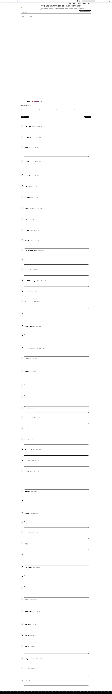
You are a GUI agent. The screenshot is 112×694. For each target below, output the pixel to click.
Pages (74, 3)
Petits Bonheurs (36, 692)
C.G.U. (62, 692)
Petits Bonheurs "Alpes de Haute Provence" (60, 5)
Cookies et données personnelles (70, 692)
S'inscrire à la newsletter (26, 105)
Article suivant (87, 116)
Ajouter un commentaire (30, 122)
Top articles (48, 692)
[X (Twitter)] (78, 1)
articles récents (25, 12)
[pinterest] (79, 1)
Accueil (69, 3)
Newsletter (84, 3)
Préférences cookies (79, 692)
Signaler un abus (57, 692)
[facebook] (76, 1)
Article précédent (25, 116)
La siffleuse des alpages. (28, 15)
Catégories (79, 3)
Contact (89, 3)
